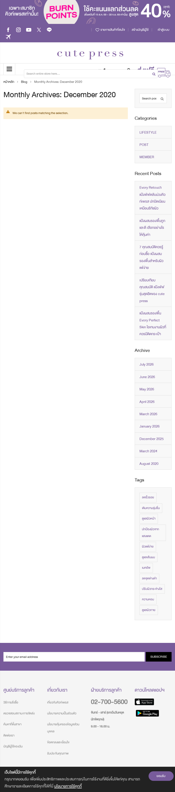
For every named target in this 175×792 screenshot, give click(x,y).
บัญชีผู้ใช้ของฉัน (13, 746)
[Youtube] (29, 30)
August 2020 (148, 464)
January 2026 (149, 426)
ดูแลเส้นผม (148, 557)
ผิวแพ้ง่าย (148, 546)
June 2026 (147, 377)
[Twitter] (39, 30)
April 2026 (146, 402)
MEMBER (146, 157)
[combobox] (91, 73)
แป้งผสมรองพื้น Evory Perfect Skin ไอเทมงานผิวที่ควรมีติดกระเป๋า (152, 323)
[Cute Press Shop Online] (90, 55)
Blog (24, 82)
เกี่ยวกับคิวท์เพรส (57, 702)
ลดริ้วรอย (148, 497)
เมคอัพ (146, 567)
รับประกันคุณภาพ (58, 753)
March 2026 (148, 414)
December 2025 (151, 439)
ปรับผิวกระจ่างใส (152, 588)
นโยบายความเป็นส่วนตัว (61, 713)
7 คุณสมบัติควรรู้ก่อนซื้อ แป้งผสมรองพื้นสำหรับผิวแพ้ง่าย (151, 257)
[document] (87, 779)
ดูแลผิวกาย (148, 610)
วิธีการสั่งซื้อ (10, 702)
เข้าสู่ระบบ (163, 29)
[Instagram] (18, 30)
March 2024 (148, 451)
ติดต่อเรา (8, 735)
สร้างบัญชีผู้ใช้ (140, 29)
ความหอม (148, 599)
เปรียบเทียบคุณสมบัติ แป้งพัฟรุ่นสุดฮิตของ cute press (152, 290)
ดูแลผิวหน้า (148, 518)
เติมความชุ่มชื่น (151, 508)
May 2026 (146, 389)
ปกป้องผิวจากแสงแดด (150, 533)
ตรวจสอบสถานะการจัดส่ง (19, 713)
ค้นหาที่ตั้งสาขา (12, 724)
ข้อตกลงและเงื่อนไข (58, 742)
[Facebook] (8, 30)
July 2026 (146, 364)
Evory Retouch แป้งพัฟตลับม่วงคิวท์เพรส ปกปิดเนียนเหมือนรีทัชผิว (152, 197)
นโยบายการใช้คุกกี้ (68, 786)
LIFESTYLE (148, 132)
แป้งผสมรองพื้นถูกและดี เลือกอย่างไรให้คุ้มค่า (152, 228)
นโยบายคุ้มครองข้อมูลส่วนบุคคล (63, 728)
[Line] (49, 30)
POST (144, 145)
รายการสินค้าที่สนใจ (112, 29)
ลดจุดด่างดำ (149, 578)
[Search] (162, 98)
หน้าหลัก (9, 82)
